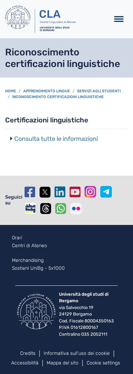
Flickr (76, 208)
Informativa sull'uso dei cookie (77, 353)
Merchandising (28, 260)
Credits (27, 353)
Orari (17, 238)
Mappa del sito (62, 363)
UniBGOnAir (30, 208)
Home (10, 91)
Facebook (30, 192)
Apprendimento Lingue (46, 91)
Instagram (90, 192)
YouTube (75, 192)
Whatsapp (60, 208)
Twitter (45, 192)
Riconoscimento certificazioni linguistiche (58, 97)
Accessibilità (25, 363)
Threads (45, 208)
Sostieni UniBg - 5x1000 (38, 268)
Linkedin (60, 192)
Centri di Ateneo (29, 246)
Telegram (106, 192)
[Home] (54, 19)
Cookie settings (103, 363)
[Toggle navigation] (119, 19)
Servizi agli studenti (99, 91)
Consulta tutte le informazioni (56, 139)
